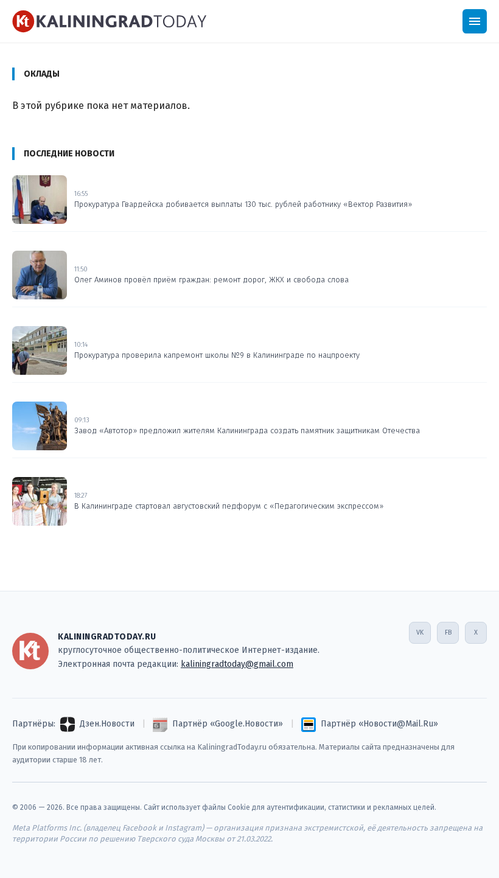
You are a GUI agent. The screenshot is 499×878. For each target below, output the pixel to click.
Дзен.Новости (107, 724)
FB (448, 632)
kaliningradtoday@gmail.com (237, 664)
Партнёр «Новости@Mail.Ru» (379, 724)
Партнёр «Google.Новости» (227, 724)
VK (420, 632)
